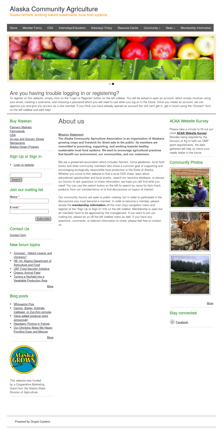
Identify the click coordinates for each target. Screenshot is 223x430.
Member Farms (32, 28)
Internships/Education (72, 28)
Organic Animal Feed (27, 272)
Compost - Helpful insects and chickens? (33, 255)
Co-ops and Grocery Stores (27, 139)
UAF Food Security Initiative (31, 269)
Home (13, 28)
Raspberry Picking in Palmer (32, 324)
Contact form (18, 235)
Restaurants (17, 143)
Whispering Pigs (24, 304)
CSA (50, 28)
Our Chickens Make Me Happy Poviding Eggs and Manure (33, 329)
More (50, 286)
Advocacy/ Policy (101, 28)
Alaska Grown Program (24, 147)
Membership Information (196, 28)
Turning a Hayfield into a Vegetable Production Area (30, 278)
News (170, 28)
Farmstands (17, 131)
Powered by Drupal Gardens (32, 421)
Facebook (182, 322)
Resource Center (128, 28)
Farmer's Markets (21, 127)
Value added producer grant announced (31, 318)
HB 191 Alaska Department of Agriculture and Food (32, 263)
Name (14, 197)
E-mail (15, 207)
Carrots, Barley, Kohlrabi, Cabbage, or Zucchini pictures (32, 310)
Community (152, 28)
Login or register (24, 165)
